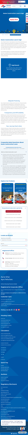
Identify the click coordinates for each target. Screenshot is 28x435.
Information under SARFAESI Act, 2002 (8, 411)
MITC (2, 388)
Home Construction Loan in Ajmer (13, 224)
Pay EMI (2, 365)
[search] (20, 6)
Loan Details (22, 148)
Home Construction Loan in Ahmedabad (13, 217)
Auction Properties (4, 377)
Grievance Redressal (4, 401)
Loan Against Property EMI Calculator (8, 340)
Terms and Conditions (5, 380)
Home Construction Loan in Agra (13, 214)
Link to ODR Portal (4, 413)
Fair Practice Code (4, 387)
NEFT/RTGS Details (4, 370)
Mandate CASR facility (5, 367)
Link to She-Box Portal (5, 414)
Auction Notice (3, 379)
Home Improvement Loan (5, 320)
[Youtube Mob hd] (27, 21)
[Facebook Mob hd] (27, 17)
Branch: (2, 243)
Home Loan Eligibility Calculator (7, 335)
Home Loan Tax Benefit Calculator (7, 338)
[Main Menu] (24, 6)
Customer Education (4, 343)
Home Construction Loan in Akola (13, 227)
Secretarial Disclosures (5, 399)
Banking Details (4, 409)
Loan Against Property (5, 327)
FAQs (2, 406)
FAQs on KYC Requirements (6, 394)
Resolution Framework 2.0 (6, 404)
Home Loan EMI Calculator (6, 333)
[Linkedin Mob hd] (27, 14)
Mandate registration (5, 369)
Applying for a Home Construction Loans (11, 148)
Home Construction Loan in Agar (13, 211)
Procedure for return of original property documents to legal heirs (13, 407)
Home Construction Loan (5, 323)
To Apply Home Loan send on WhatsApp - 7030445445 (8, 2)
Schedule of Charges (4, 390)
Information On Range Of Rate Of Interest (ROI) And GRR (11, 397)
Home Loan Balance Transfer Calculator (8, 337)
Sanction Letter (4, 395)
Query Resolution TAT (5, 392)
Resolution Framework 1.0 (5, 402)
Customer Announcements (6, 345)
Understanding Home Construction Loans (13, 147)
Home (3, 34)
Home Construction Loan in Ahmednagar (13, 221)
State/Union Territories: (6, 238)
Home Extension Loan (5, 322)
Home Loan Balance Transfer (6, 325)
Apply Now (7, 201)
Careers (2, 357)
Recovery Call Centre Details (6, 418)
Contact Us (3, 359)
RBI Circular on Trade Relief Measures (8, 416)
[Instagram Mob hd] (27, 19)
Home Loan (6, 34)
